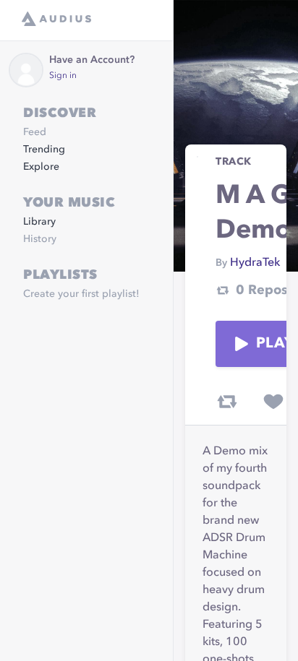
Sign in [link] (63, 76)
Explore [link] (41, 167)
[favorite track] (273, 401)
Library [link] (39, 222)
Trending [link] (44, 149)
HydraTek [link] (255, 263)
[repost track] (227, 401)
